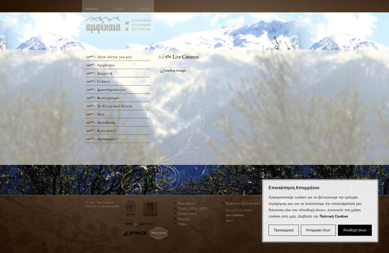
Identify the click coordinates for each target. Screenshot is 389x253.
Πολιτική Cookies (334, 216)
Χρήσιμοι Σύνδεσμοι (243, 203)
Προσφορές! (108, 138)
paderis (159, 233)
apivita (131, 208)
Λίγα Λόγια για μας (114, 56)
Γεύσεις (103, 81)
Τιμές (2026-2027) (192, 208)
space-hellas (134, 233)
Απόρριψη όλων (318, 230)
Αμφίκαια (106, 64)
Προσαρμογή (283, 230)
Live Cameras (235, 215)
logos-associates (139, 224)
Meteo (230, 220)
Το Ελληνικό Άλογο (114, 106)
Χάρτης (184, 218)
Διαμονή (104, 73)
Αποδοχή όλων (355, 230)
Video (182, 223)
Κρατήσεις (106, 130)
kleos (150, 209)
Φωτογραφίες (109, 97)
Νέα (100, 114)
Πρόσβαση (106, 122)
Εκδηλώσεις (188, 213)
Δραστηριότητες (111, 89)
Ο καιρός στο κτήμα (239, 210)
